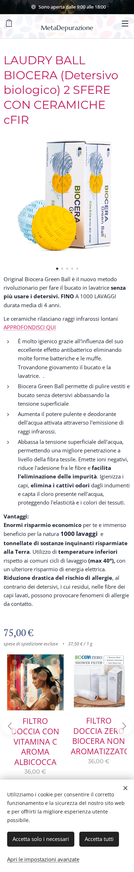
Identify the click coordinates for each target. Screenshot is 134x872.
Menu (125, 23)
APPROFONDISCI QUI (30, 327)
